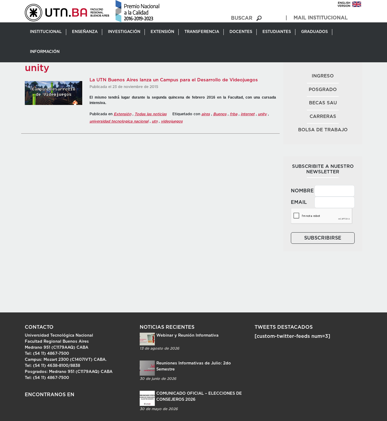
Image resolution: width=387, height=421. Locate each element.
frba (233, 114)
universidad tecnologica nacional (118, 121)
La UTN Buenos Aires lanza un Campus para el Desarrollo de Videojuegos (173, 80)
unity (262, 114)
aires (205, 114)
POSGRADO (323, 89)
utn (155, 121)
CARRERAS (323, 116)
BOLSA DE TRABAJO (323, 130)
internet (248, 114)
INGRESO (323, 76)
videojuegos (172, 121)
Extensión (122, 114)
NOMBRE (301, 190)
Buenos (219, 114)
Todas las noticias (151, 114)
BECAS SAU (323, 103)
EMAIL (299, 202)
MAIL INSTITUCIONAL (320, 17)
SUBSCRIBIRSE (322, 238)
